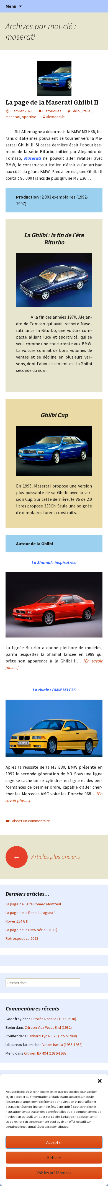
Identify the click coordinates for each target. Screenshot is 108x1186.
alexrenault (55, 116)
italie (87, 110)
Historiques (51, 110)
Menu (11, 6)
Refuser (54, 1157)
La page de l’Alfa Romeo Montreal (33, 903)
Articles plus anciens (46, 856)
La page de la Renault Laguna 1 (31, 912)
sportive (29, 116)
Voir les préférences (54, 1172)
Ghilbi (76, 110)
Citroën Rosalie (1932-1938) (53, 1018)
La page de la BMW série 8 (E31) (31, 929)
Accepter (54, 1142)
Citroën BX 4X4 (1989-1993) (46, 1053)
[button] (99, 1081)
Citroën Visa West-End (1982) (48, 1027)
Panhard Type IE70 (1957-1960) (52, 1035)
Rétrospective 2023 (22, 938)
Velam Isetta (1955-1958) (62, 1044)
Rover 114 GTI (17, 921)
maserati (13, 116)
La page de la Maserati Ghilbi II (52, 102)
